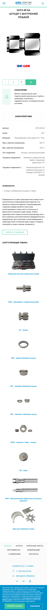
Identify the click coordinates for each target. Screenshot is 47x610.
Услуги (19, 546)
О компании (14, 554)
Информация (33, 550)
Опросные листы (35, 546)
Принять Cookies (14, 606)
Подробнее (35, 606)
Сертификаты (13, 550)
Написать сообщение (15, 232)
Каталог (8, 546)
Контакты (33, 554)
